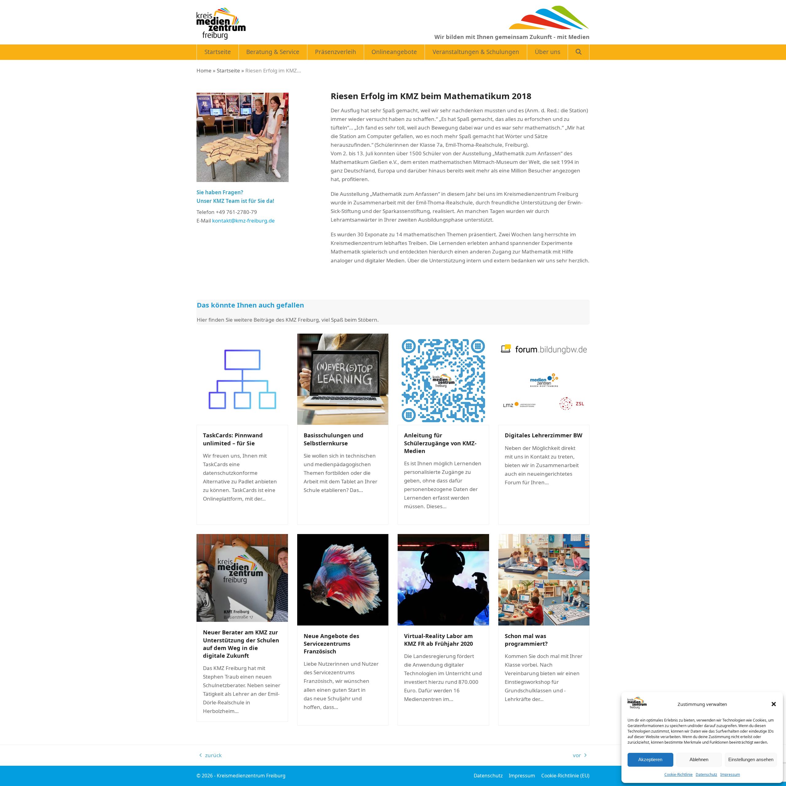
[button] (774, 704)
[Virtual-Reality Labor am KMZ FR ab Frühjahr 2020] (443, 579)
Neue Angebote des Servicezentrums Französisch (331, 643)
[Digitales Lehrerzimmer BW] (544, 378)
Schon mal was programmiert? (526, 639)
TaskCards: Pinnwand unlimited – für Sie (233, 439)
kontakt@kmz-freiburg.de (243, 220)
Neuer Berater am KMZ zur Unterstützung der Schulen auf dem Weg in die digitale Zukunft (241, 643)
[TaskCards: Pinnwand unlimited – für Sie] (242, 378)
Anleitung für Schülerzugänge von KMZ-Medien (440, 442)
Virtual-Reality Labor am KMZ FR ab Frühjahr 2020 (438, 639)
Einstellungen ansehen (750, 759)
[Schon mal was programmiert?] (544, 579)
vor (579, 756)
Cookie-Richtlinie (678, 774)
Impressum (730, 774)
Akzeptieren (650, 759)
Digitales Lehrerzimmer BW (543, 435)
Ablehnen (699, 759)
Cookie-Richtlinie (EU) (565, 775)
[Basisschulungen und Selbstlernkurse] (343, 378)
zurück (211, 756)
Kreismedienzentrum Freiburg (251, 775)
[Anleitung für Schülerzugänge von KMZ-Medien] (443, 378)
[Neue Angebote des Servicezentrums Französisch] (343, 579)
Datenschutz (706, 774)
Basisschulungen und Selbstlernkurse (334, 439)
